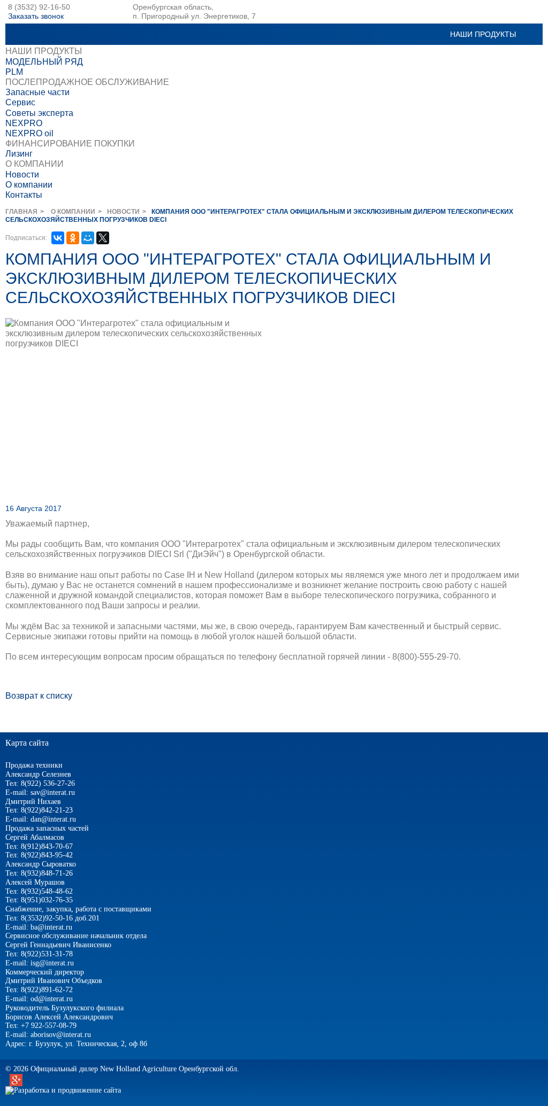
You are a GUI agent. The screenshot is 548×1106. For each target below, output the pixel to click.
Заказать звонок (36, 16)
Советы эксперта (39, 113)
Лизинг (19, 153)
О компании (28, 184)
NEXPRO (23, 123)
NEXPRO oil (29, 133)
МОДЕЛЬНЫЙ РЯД (44, 61)
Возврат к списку (38, 695)
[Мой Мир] (87, 237)
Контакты (23, 194)
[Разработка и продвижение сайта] (63, 1090)
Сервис (20, 102)
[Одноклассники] (72, 237)
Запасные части (37, 92)
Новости (22, 174)
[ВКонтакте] (57, 237)
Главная (21, 211)
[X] (102, 237)
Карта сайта (27, 742)
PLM (14, 71)
